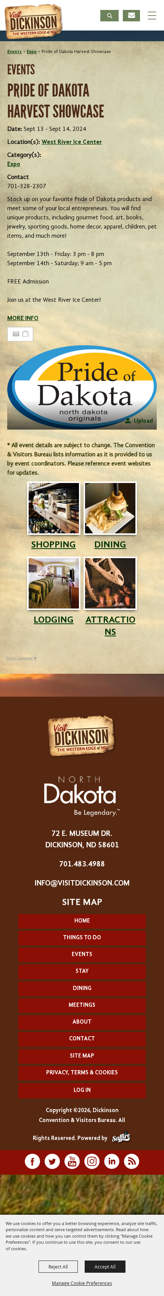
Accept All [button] (105, 1267)
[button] (109, 16)
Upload (143, 421)
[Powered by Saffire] (121, 1138)
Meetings (82, 1005)
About (82, 1022)
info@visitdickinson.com (82, 883)
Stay (82, 971)
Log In (82, 1090)
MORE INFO (23, 319)
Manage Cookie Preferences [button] (82, 1283)
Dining (82, 989)
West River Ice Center (72, 142)
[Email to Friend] (16, 334)
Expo (32, 52)
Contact (82, 1039)
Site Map (82, 1056)
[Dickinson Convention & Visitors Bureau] (34, 22)
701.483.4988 (82, 864)
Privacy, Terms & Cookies (82, 1073)
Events (14, 52)
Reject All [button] (58, 1267)
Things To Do (82, 938)
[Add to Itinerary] (26, 334)
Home (82, 921)
